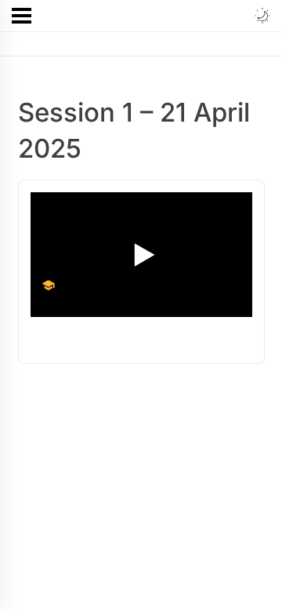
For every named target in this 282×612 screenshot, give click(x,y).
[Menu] (21, 16)
